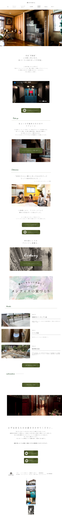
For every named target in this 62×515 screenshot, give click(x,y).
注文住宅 (23, 10)
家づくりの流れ (22, 17)
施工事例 (18, 474)
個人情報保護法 (49, 473)
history (46, 6)
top (7, 6)
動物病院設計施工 (39, 7)
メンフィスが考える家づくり (23, 14)
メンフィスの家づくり (23, 7)
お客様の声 (31, 13)
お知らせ (52, 6)
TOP (17, 472)
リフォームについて (24, 474)
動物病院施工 (41, 472)
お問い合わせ (35, 474)
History (31, 474)
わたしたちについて (42, 474)
